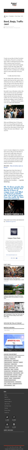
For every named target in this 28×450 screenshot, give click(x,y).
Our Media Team (7, 405)
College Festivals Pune (8, 362)
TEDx (5, 383)
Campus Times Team (11, 26)
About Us (6, 397)
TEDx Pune (9, 383)
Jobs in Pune (7, 403)
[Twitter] (14, 258)
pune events (15, 374)
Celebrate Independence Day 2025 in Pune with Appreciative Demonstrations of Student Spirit (13, 297)
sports (20, 376)
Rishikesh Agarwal (11, 221)
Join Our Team (7, 399)
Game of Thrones (12, 367)
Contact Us (6, 412)
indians (12, 369)
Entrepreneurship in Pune (8, 365)
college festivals (15, 360)
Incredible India (11, 27)
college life (20, 362)
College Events (12, 358)
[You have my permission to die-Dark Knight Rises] (14, 214)
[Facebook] (11, 258)
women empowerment (8, 385)
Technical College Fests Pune (9, 381)
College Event (6, 358)
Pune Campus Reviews (8, 374)
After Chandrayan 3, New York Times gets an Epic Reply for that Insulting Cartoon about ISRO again (14, 315)
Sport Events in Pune (13, 376)
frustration (6, 367)
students (10, 378)
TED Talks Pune (18, 381)
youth (14, 385)
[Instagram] (13, 258)
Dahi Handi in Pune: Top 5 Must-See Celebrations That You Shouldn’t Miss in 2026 (14, 279)
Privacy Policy (7, 410)
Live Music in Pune (7, 371)
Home (6, 16)
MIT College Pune (15, 371)
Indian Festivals (7, 369)
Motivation (20, 371)
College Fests (15, 362)
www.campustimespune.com (11, 254)
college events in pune (8, 360)
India (17, 367)
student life (6, 378)
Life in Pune (16, 369)
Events (15, 365)
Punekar (20, 374)
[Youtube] (16, 258)
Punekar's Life (6, 376)
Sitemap (6, 408)
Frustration (11, 16)
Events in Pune (20, 365)
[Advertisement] (14, 43)
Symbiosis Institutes (16, 378)
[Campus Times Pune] (14, 5)
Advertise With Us (8, 401)
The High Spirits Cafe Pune (17, 383)
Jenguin (17, 119)
